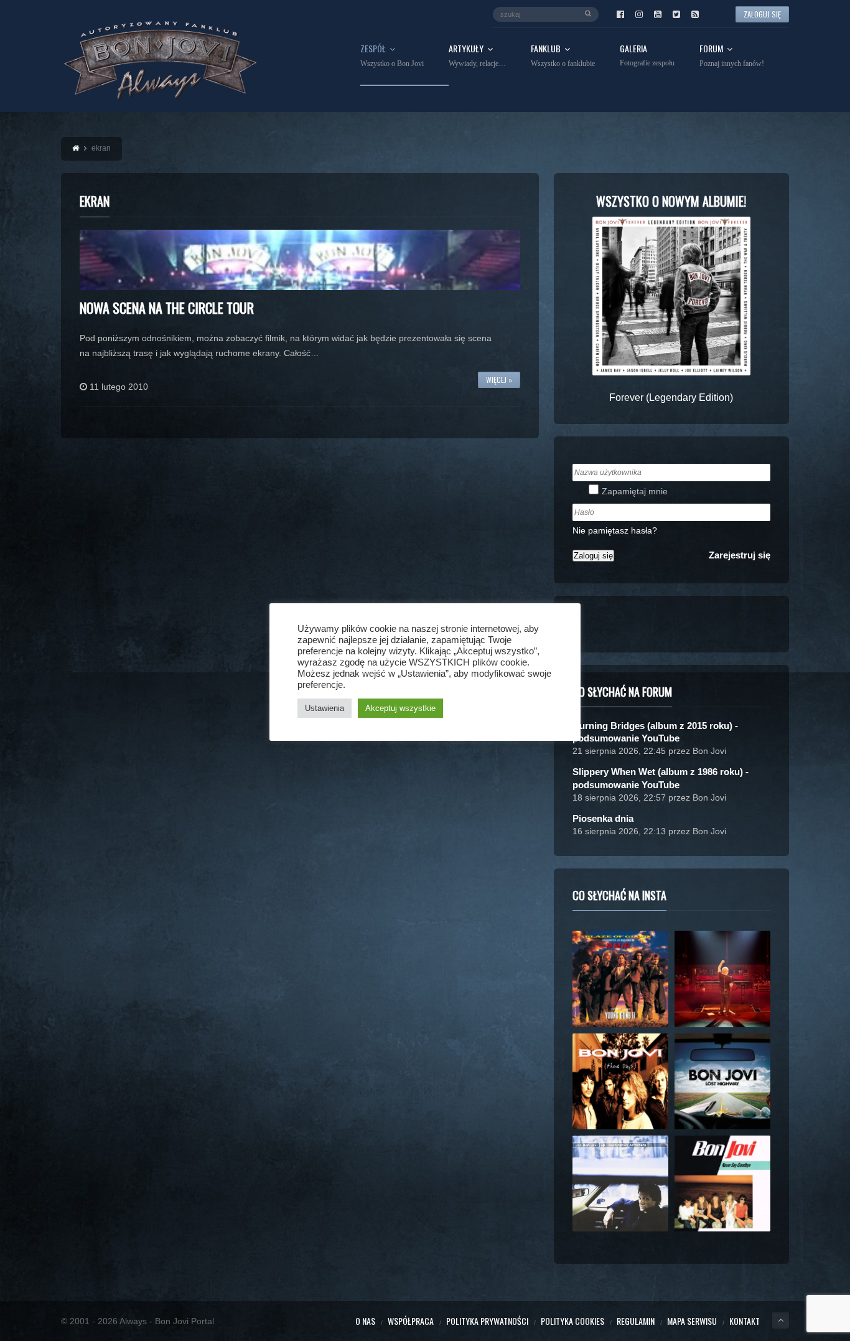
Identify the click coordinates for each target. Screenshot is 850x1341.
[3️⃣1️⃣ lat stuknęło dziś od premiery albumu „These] (620, 1081)
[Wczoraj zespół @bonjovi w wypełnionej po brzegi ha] (722, 979)
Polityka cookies (572, 1320)
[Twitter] (676, 14)
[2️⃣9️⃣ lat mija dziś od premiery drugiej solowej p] (620, 1183)
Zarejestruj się (739, 555)
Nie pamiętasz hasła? (614, 530)
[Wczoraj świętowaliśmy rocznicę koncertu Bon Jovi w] (722, 1081)
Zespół (392, 56)
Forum (731, 56)
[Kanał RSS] (695, 14)
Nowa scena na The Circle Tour (167, 308)
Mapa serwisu (692, 1320)
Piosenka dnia (602, 818)
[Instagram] (639, 14)
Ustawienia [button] (324, 708)
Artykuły (477, 56)
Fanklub (563, 56)
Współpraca (411, 1320)
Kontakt (744, 1320)
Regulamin (636, 1320)
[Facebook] (620, 14)
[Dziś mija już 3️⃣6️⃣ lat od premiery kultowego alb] (620, 979)
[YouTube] (658, 14)
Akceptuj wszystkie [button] (400, 708)
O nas (365, 1320)
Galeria (647, 55)
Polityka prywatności (487, 1320)
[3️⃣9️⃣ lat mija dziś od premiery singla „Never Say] (722, 1183)
